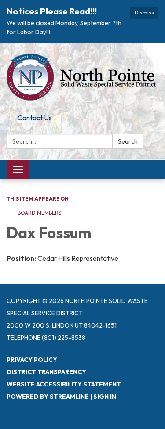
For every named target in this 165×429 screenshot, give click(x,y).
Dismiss (144, 12)
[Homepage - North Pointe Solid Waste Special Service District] (82, 76)
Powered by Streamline (48, 396)
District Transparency (46, 372)
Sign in (104, 396)
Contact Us (35, 117)
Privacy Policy (32, 360)
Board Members (39, 212)
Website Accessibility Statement (64, 384)
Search (128, 141)
